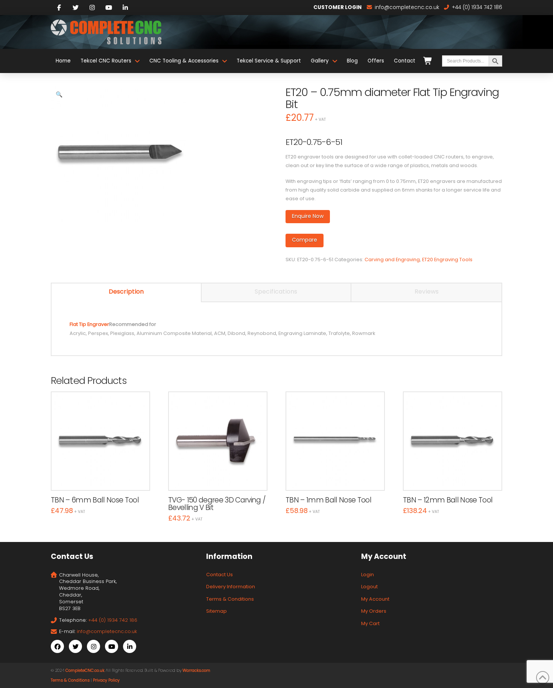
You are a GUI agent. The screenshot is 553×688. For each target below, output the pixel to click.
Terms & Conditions (230, 599)
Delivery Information (230, 586)
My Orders (373, 611)
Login (367, 574)
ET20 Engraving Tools (447, 259)
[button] (59, 94)
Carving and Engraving (392, 259)
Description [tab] (126, 291)
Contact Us (219, 574)
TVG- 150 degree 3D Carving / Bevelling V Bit (216, 504)
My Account (375, 599)
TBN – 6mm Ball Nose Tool (95, 500)
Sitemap (216, 611)
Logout (369, 586)
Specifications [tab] (276, 291)
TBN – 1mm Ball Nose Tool (328, 500)
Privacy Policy (106, 680)
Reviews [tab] (427, 291)
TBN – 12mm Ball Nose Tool (447, 500)
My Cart (370, 623)
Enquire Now (308, 216)
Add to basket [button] (104, 477)
